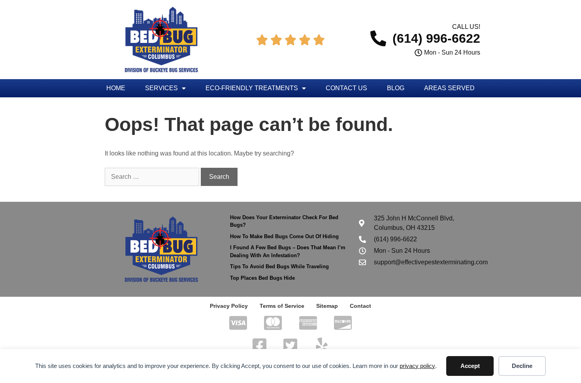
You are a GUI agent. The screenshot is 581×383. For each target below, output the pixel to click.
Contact (360, 306)
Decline (522, 365)
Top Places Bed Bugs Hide (262, 278)
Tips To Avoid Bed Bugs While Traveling (279, 266)
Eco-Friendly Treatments (252, 88)
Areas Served (449, 88)
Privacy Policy (229, 306)
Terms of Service (282, 306)
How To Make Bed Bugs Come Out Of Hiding (284, 236)
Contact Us (346, 88)
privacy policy (417, 365)
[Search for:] (153, 176)
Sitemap (327, 306)
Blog (395, 88)
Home (115, 88)
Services (161, 88)
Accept (470, 365)
